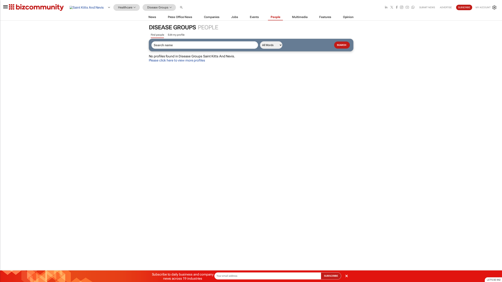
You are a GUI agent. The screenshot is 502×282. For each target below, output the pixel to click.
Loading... (7, 183)
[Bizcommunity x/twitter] (391, 7)
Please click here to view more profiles (177, 60)
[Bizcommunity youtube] (407, 7)
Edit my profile (176, 34)
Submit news (427, 7)
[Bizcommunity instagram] (401, 7)
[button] (182, 8)
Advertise (446, 7)
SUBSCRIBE (331, 276)
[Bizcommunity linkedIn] (386, 7)
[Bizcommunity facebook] (396, 7)
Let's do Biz (494, 279)
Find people (157, 34)
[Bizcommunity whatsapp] (413, 7)
